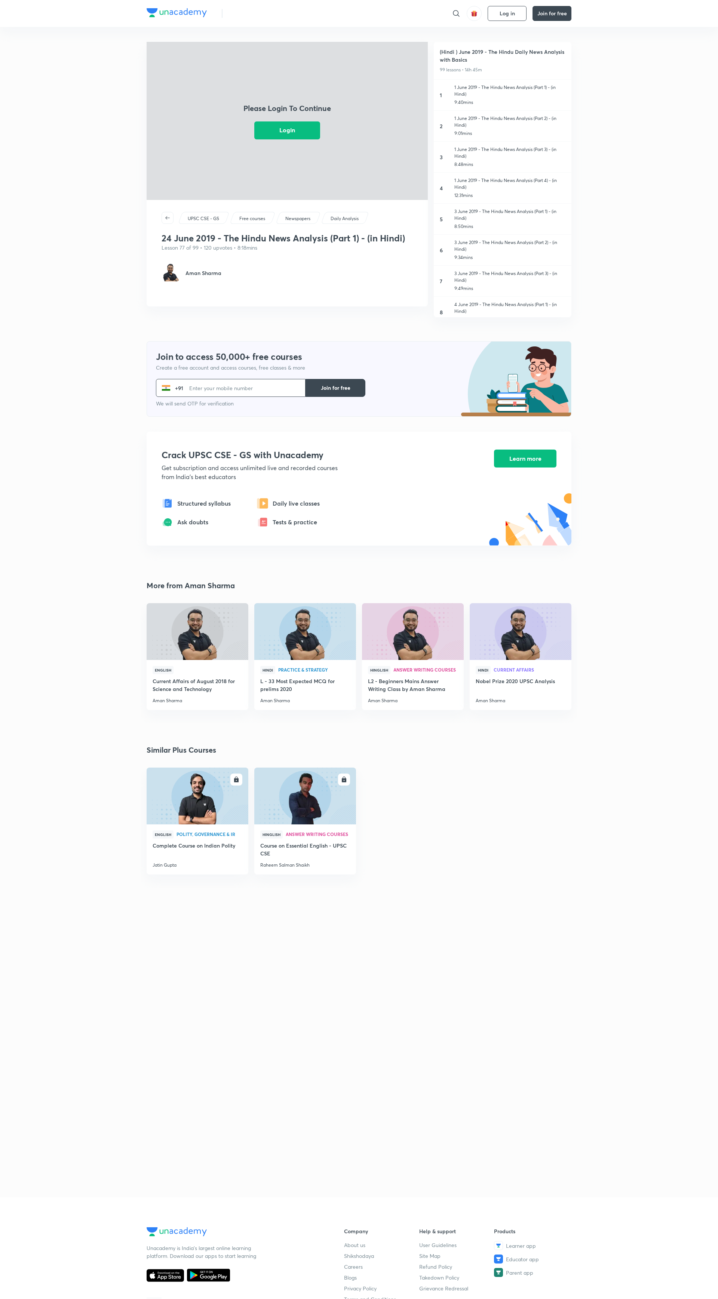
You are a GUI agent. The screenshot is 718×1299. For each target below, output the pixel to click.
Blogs (350, 1277)
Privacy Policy (360, 1288)
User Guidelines (438, 1245)
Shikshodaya (359, 1255)
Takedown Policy (439, 1277)
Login (287, 130)
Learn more (525, 458)
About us (354, 1245)
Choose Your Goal (261, 13)
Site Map (430, 1255)
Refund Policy (435, 1266)
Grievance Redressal (443, 1288)
